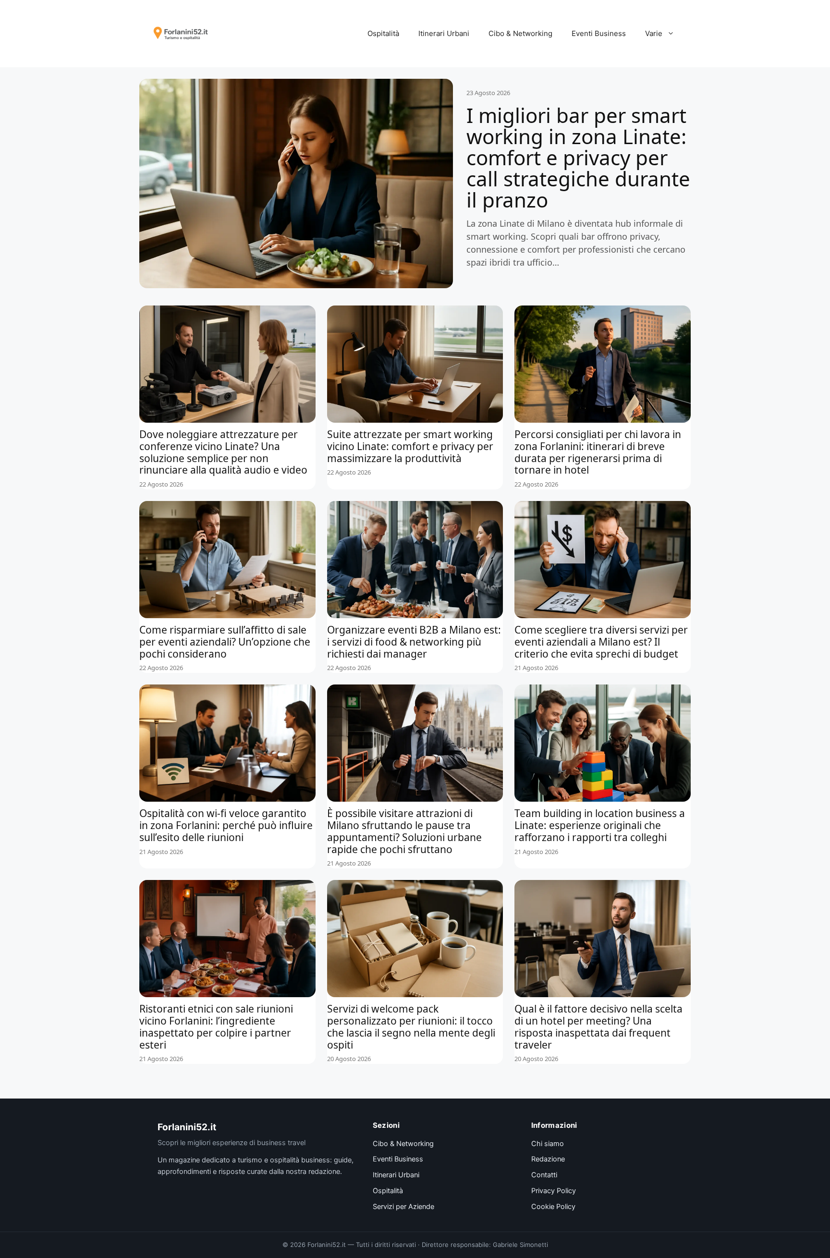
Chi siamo (547, 1143)
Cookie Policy (553, 1206)
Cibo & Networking (520, 33)
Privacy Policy (553, 1190)
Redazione (548, 1159)
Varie (653, 33)
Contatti (544, 1175)
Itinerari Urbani (443, 33)
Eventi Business (599, 33)
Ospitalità (383, 33)
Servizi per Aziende (403, 1206)
